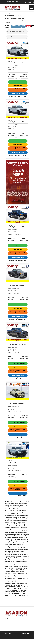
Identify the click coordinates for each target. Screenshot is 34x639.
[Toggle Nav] (31, 7)
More (16, 78)
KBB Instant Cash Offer (18, 93)
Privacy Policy (19, 629)
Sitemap (13, 629)
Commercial (13, 619)
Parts (27, 619)
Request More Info (17, 85)
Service (22, 619)
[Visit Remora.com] (25, 633)
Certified (5, 619)
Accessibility (26, 629)
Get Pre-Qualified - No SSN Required (17, 89)
